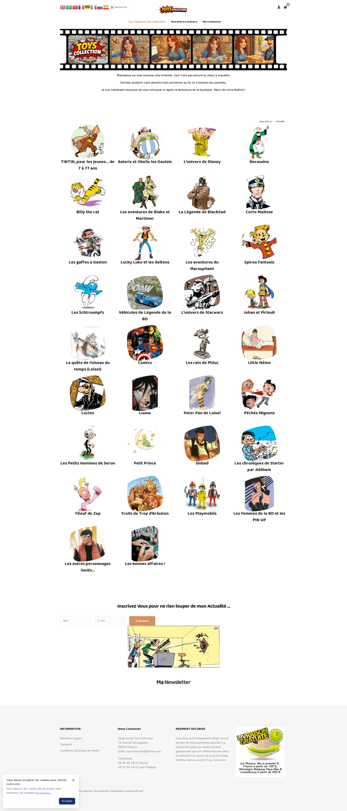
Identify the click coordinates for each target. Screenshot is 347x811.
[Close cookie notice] (73, 780)
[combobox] (128, 7)
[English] (63, 7)
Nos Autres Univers (184, 22)
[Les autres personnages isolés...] (87, 544)
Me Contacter (212, 22)
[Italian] (94, 7)
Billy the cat (87, 212)
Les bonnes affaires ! (145, 563)
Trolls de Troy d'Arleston (145, 513)
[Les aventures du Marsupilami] (202, 242)
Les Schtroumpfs (87, 312)
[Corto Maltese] (259, 192)
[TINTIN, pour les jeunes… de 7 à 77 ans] (87, 142)
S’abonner (142, 621)
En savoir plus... (44, 792)
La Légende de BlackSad (202, 212)
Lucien (87, 413)
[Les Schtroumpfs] (87, 292)
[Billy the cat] (87, 192)
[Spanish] (106, 7)
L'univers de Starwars (202, 312)
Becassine (259, 161)
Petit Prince (145, 463)
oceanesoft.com (134, 791)
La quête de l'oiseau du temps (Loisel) (88, 365)
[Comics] (145, 343)
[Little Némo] (259, 343)
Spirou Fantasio (259, 262)
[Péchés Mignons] (259, 393)
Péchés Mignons (259, 413)
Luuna (145, 413)
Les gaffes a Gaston (88, 262)
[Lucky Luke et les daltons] (145, 242)
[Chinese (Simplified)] (75, 7)
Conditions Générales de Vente (79, 751)
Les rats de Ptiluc (202, 362)
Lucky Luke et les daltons (145, 262)
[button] (285, 7)
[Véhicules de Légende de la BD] (145, 292)
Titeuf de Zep (88, 513)
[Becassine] (259, 142)
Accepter (67, 801)
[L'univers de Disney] (202, 142)
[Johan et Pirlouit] (259, 292)
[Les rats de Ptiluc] (202, 343)
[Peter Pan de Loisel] (202, 393)
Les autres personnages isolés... (88, 566)
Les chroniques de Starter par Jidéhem (259, 466)
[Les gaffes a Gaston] (87, 242)
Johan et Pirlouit (259, 312)
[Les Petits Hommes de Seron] (87, 443)
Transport (66, 744)
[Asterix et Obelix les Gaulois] (145, 142)
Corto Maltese (259, 212)
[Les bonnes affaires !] (145, 544)
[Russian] (100, 7)
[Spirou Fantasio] (259, 242)
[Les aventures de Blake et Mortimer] (145, 192)
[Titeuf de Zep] (87, 493)
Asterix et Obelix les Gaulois (145, 161)
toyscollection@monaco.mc (144, 751)
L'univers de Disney (202, 161)
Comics (145, 362)
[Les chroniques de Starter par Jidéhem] (259, 443)
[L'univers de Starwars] (202, 292)
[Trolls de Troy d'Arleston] (145, 493)
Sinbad (202, 463)
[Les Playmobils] (202, 493)
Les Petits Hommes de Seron (87, 463)
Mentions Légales (71, 738)
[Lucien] (87, 393)
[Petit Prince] (145, 443)
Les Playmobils (202, 513)
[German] (88, 7)
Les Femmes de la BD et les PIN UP (259, 516)
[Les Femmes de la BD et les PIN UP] (259, 493)
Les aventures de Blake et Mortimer (145, 215)
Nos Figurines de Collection (147, 22)
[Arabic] (69, 7)
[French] (81, 7)
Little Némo (259, 362)
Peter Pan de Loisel (202, 413)
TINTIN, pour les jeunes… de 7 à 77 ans (87, 164)
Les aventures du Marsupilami (202, 265)
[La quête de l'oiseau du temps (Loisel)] (87, 343)
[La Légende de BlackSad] (202, 192)
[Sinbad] (202, 443)
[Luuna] (145, 393)
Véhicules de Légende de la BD (145, 315)
